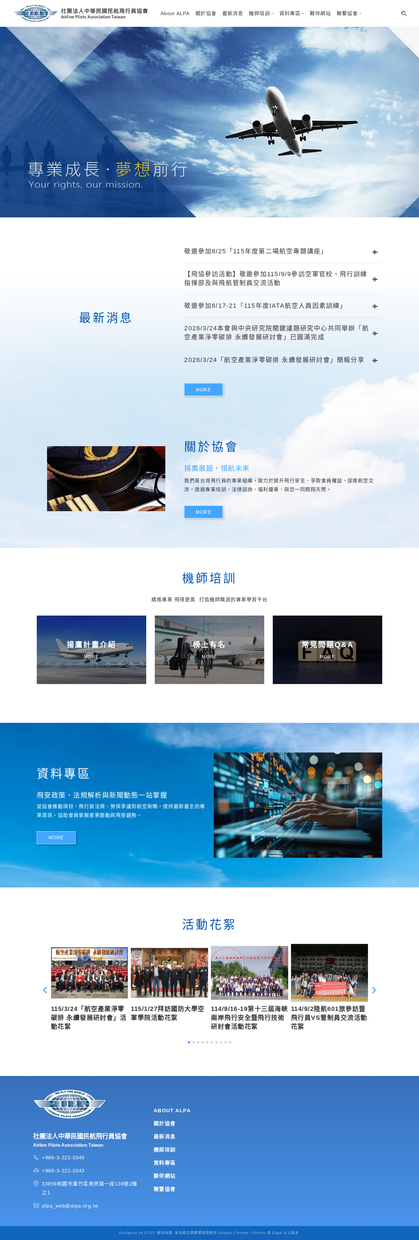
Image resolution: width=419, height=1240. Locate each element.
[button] (45, 990)
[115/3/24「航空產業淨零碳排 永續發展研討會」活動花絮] (89, 973)
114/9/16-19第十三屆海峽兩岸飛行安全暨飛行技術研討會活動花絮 (249, 1017)
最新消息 (232, 13)
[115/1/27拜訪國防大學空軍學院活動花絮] (169, 973)
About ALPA (175, 13)
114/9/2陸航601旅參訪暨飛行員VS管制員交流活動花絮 (329, 1017)
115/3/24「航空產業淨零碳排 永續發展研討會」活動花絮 (89, 1017)
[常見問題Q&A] (327, 649)
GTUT (150, 1233)
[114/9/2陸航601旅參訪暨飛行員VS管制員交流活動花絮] (329, 973)
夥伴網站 (320, 13)
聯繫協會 (347, 13)
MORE (203, 389)
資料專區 (289, 13)
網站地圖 (164, 1233)
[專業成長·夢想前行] (209, 122)
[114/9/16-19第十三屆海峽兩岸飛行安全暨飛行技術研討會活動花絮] (249, 973)
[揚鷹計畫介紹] (91, 649)
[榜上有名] (209, 649)
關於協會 (206, 13)
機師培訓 (259, 13)
